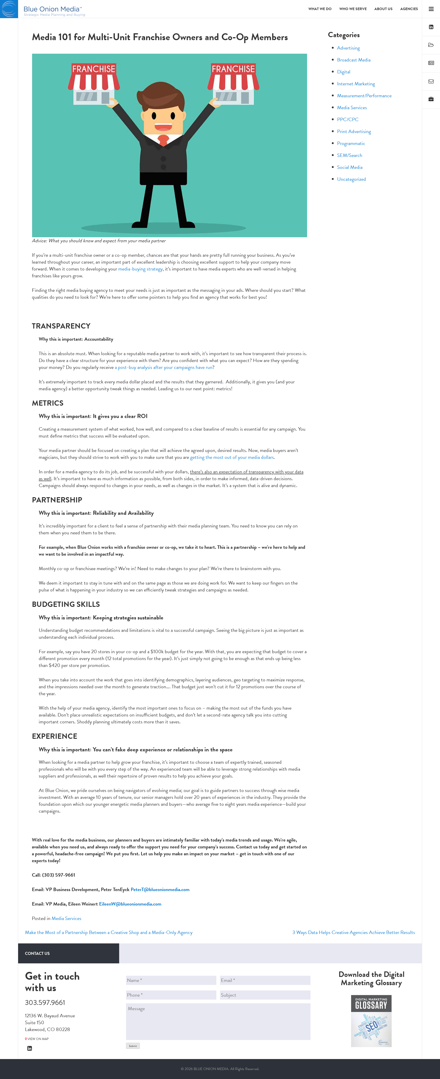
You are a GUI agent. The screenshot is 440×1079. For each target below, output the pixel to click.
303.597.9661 (45, 1002)
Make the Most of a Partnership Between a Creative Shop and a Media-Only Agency (108, 932)
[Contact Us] (431, 81)
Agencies (409, 9)
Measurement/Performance (364, 95)
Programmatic (351, 143)
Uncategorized (351, 179)
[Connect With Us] (431, 27)
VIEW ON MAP (38, 1039)
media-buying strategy (140, 269)
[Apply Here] (431, 100)
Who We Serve (353, 9)
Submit (133, 1046)
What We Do (320, 9)
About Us (383, 9)
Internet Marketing (356, 83)
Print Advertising (354, 131)
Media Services (66, 918)
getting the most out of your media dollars (232, 457)
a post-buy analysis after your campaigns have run (163, 367)
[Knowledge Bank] (431, 63)
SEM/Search (349, 155)
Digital (343, 71)
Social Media (350, 167)
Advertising (348, 48)
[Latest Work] (431, 45)
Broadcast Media (354, 60)
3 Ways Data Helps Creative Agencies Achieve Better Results (353, 932)
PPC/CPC (348, 119)
